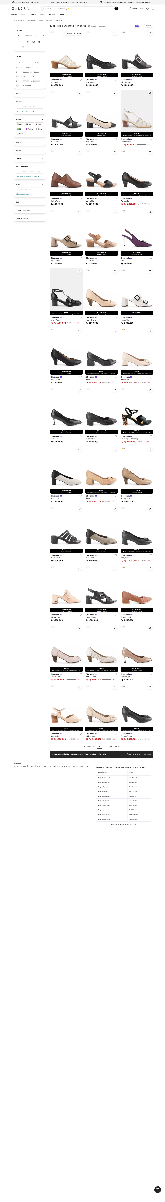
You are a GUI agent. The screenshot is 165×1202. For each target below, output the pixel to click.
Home (15, 20)
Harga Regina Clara (104, 778)
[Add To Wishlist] (80, 80)
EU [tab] (37, 36)
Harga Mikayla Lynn (104, 787)
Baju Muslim (66, 766)
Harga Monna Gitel (103, 810)
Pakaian (31, 766)
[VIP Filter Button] (137, 26)
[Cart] (153, 8)
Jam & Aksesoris (54, 766)
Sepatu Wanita (31, 20)
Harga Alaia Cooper (104, 782)
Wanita (14, 14)
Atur (147, 26)
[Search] (116, 8)
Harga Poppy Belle (103, 791)
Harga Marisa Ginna (104, 819)
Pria (23, 14)
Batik (81, 766)
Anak (42, 14)
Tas (45, 766)
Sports (33, 14)
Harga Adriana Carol (104, 814)
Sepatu (39, 766)
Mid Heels (49, 20)
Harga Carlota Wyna (104, 805)
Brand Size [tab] (29, 36)
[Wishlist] (147, 8)
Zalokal (23, 766)
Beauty (63, 14)
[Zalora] (20, 8)
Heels (41, 20)
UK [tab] (43, 36)
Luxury (52, 14)
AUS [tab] (19, 36)
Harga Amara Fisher (104, 801)
